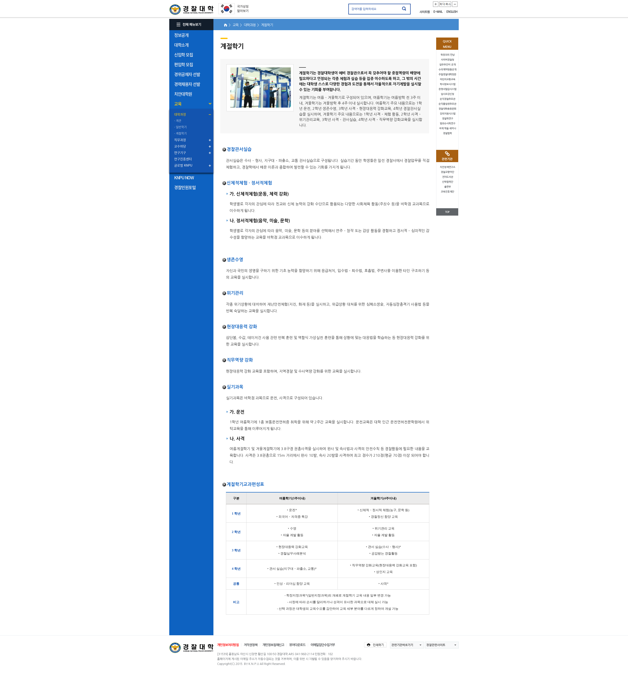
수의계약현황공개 (447, 69)
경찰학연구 (447, 118)
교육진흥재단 (447, 192)
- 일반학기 (180, 127)
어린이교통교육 (447, 79)
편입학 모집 (183, 64)
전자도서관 (447, 177)
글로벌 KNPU (183, 165)
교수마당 (180, 146)
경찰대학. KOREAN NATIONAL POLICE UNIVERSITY (191, 9)
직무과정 (180, 139)
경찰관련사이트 (435, 645)
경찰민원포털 (185, 187)
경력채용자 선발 (187, 84)
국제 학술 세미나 (447, 128)
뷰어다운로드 (297, 645)
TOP (447, 212)
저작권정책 (250, 645)
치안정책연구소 (447, 167)
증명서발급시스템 (447, 89)
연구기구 (180, 152)
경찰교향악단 (447, 172)
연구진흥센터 (183, 158)
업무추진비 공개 (447, 65)
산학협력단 (447, 182)
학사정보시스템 (447, 84)
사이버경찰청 (447, 60)
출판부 (447, 187)
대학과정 (180, 114)
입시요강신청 (447, 94)
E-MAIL (439, 11)
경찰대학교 (191, 647)
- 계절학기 (180, 133)
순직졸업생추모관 (447, 104)
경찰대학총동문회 (447, 109)
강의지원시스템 (447, 114)
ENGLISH (452, 11)
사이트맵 (425, 11)
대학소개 (181, 45)
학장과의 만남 (448, 55)
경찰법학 (447, 133)
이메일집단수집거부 (323, 645)
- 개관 (177, 120)
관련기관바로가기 (402, 645)
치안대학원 (183, 94)
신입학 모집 (183, 55)
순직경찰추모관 (447, 99)
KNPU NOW (184, 177)
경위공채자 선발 (187, 74)
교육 (177, 104)
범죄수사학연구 (447, 123)
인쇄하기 (375, 645)
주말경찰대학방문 (447, 74)
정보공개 (181, 35)
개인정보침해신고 (273, 645)
